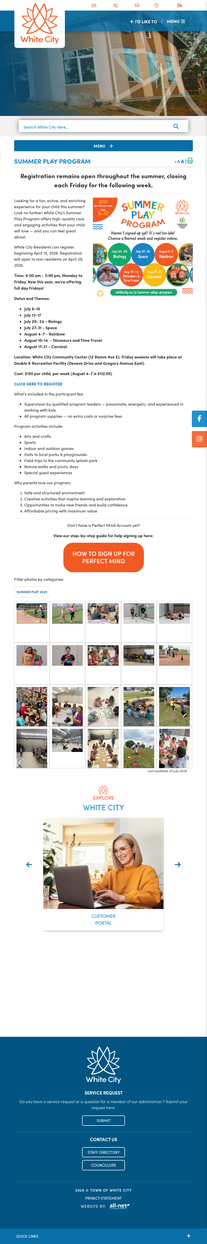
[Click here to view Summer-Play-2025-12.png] (67, 705)
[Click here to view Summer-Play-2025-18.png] (103, 747)
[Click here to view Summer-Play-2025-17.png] (67, 747)
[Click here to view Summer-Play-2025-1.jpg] (31, 622)
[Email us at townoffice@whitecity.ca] (137, 5)
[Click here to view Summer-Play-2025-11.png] (31, 705)
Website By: (93, 1206)
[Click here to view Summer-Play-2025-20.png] (174, 747)
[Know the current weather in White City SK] (181, 5)
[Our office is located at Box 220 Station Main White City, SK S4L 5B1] (94, 6)
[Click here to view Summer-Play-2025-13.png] (103, 705)
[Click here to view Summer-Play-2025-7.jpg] (67, 664)
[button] (90, 940)
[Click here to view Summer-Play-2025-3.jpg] (103, 622)
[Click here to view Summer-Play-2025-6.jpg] (31, 664)
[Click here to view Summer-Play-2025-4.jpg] (139, 622)
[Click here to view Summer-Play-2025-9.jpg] (139, 664)
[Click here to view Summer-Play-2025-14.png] (139, 705)
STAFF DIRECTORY (104, 1152)
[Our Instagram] (199, 439)
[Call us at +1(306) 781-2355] (115, 6)
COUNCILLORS (103, 1165)
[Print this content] (190, 161)
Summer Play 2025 (32, 592)
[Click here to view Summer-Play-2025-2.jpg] (67, 622)
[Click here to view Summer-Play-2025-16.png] (31, 747)
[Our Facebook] (199, 419)
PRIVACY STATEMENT (103, 1198)
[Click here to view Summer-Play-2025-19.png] (139, 747)
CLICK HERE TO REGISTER (38, 383)
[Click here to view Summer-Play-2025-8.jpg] (103, 664)
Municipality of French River (39, 24)
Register (103, 1026)
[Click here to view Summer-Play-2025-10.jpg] (174, 664)
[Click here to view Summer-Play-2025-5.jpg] (174, 622)
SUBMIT (104, 1120)
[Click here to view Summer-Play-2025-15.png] (174, 705)
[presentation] (29, 864)
